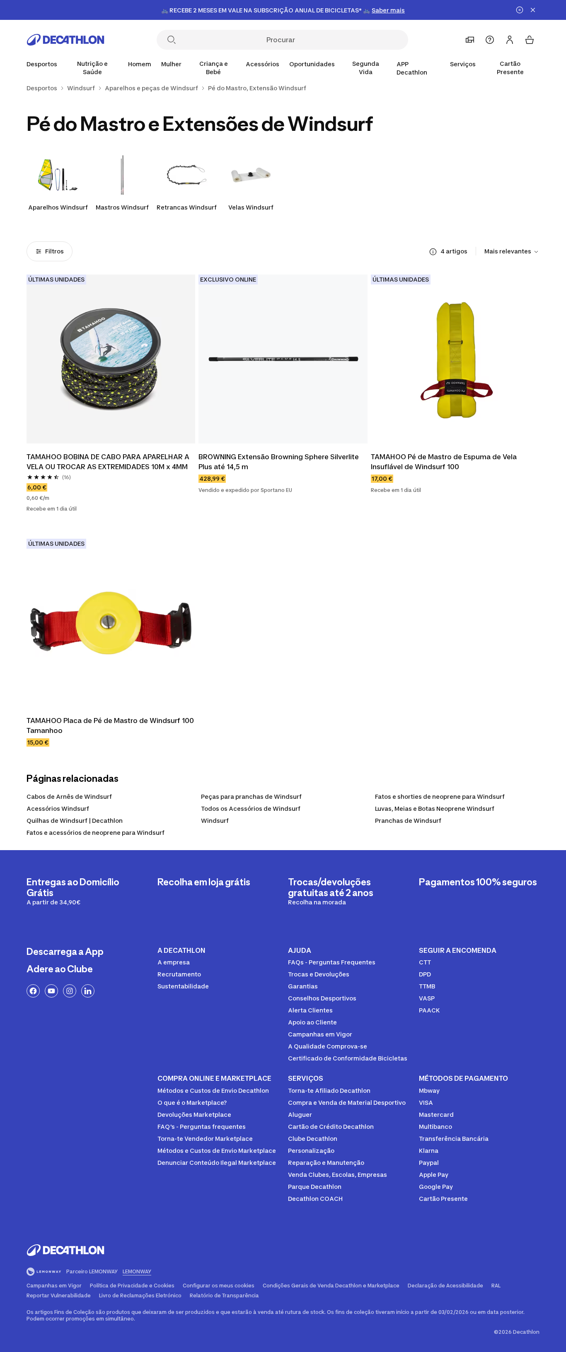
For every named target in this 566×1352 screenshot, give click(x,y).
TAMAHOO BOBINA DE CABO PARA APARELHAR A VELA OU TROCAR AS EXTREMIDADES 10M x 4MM (108, 462)
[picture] (111, 359)
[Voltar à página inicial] (65, 40)
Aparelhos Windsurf (58, 207)
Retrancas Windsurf (187, 207)
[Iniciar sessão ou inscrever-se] (510, 40)
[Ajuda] (490, 40)
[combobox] (511, 252)
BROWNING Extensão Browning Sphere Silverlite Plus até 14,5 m (278, 462)
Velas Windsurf (250, 207)
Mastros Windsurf (122, 207)
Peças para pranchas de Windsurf (251, 796)
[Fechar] (532, 10)
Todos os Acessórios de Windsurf (250, 808)
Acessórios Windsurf (58, 808)
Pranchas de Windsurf (408, 820)
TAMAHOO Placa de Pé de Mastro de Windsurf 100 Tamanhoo (110, 725)
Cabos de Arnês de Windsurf (69, 796)
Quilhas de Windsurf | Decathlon (75, 820)
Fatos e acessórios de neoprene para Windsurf (95, 832)
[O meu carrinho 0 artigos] (529, 40)
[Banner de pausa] (519, 10)
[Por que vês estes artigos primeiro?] (433, 252)
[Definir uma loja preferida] (470, 40)
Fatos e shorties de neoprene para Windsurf (440, 796)
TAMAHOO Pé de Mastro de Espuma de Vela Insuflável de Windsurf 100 (444, 462)
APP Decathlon (412, 68)
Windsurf (215, 820)
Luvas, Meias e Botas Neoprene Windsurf (434, 808)
